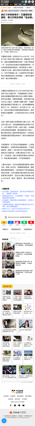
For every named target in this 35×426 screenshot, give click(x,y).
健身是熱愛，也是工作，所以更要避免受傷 (9, 376)
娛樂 (20, 4)
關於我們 (17, 399)
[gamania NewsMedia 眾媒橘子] (17, 412)
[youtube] (23, 405)
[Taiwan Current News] (22, 1)
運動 (24, 4)
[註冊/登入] (32, 1)
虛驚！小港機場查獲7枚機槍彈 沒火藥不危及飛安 (28, 358)
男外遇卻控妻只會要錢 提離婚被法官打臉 (9, 330)
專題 (15, 4)
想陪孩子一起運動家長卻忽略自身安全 (25, 376)
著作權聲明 (28, 396)
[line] (19, 405)
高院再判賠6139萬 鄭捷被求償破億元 (7, 344)
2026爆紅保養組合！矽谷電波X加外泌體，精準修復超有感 (28, 344)
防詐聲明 (6, 396)
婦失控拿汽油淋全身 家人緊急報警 (28, 312)
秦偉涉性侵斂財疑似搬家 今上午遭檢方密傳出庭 (17, 312)
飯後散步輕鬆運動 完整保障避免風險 (7, 359)
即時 (6, 4)
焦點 (2, 4)
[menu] (33, 4)
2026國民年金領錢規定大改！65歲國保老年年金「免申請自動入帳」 (17, 358)
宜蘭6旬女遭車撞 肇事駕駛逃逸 (7, 298)
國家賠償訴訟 (28, 229)
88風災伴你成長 (18, 7)
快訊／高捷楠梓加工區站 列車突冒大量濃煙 (17, 344)
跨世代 (29, 7)
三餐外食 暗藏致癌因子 (25, 330)
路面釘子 (5, 229)
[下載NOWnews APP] (26, 1)
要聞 (11, 4)
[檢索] (29, 1)
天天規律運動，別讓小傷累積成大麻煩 (7, 313)
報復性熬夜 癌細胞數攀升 (28, 297)
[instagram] (15, 405)
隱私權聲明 (20, 396)
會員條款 (10, 399)
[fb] (10, 405)
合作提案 (24, 399)
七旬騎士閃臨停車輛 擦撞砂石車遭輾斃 (17, 298)
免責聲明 (12, 396)
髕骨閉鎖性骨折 (16, 229)
